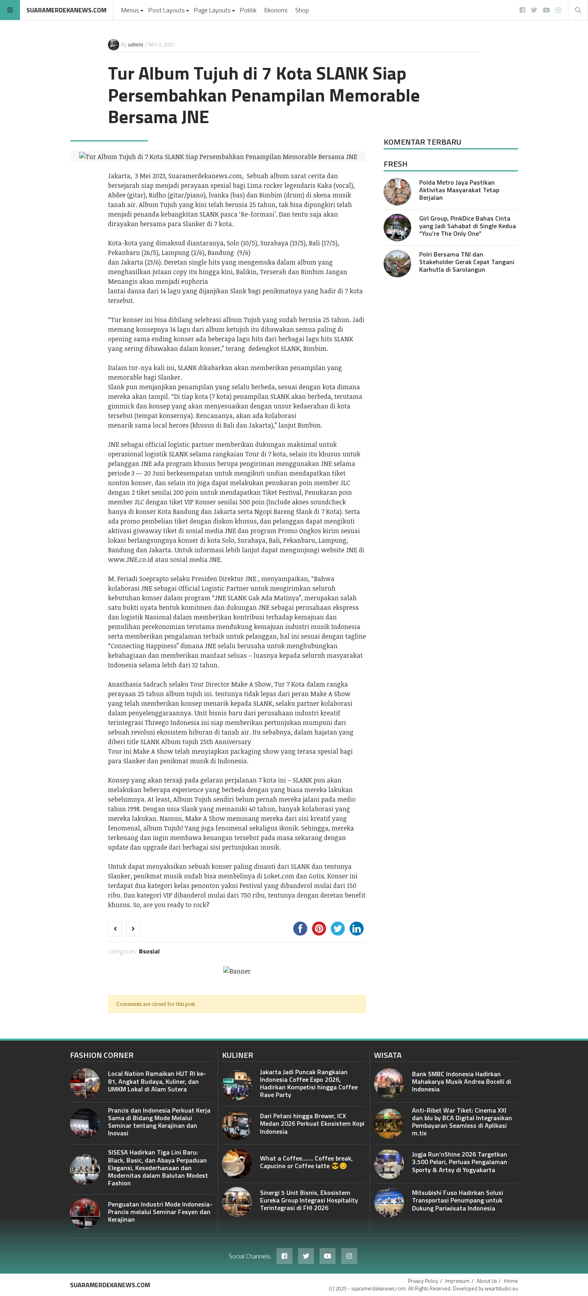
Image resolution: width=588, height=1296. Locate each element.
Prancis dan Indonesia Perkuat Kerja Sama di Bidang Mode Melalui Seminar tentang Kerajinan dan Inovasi (159, 1121)
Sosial (151, 951)
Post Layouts (166, 10)
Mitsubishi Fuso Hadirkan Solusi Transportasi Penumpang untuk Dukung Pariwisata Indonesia (457, 1200)
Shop (302, 10)
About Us (487, 1281)
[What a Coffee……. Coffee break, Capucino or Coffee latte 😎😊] (237, 1164)
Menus (130, 10)
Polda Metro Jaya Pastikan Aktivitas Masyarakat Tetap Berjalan (459, 189)
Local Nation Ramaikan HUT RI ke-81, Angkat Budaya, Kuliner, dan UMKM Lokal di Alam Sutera (157, 1081)
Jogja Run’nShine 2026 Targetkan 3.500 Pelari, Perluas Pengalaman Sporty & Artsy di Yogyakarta (459, 1161)
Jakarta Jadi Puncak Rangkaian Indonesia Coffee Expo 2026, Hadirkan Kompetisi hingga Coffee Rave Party (309, 1083)
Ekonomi (275, 10)
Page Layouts (212, 10)
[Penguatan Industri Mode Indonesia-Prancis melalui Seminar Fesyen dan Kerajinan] (85, 1213)
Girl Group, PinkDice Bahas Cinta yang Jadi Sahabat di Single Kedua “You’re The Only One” (467, 225)
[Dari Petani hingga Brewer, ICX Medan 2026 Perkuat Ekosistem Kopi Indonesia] (237, 1126)
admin (135, 44)
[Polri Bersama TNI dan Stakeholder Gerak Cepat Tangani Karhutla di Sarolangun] (397, 263)
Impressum (457, 1281)
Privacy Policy (423, 1281)
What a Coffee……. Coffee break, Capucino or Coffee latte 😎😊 (306, 1162)
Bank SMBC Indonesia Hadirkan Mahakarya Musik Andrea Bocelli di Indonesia (461, 1081)
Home (511, 1281)
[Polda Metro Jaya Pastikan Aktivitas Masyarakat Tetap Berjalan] (397, 191)
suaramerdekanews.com (66, 10)
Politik (248, 10)
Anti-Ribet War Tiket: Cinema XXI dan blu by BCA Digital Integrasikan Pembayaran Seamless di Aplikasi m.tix (462, 1121)
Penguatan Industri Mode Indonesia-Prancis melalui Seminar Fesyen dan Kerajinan (160, 1211)
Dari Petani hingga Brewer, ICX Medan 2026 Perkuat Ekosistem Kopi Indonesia (312, 1123)
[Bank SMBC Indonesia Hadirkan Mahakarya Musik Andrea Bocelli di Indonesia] (389, 1083)
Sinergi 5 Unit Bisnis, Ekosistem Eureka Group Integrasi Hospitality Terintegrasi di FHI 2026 (309, 1200)
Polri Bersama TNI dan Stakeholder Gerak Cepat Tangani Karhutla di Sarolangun (466, 261)
